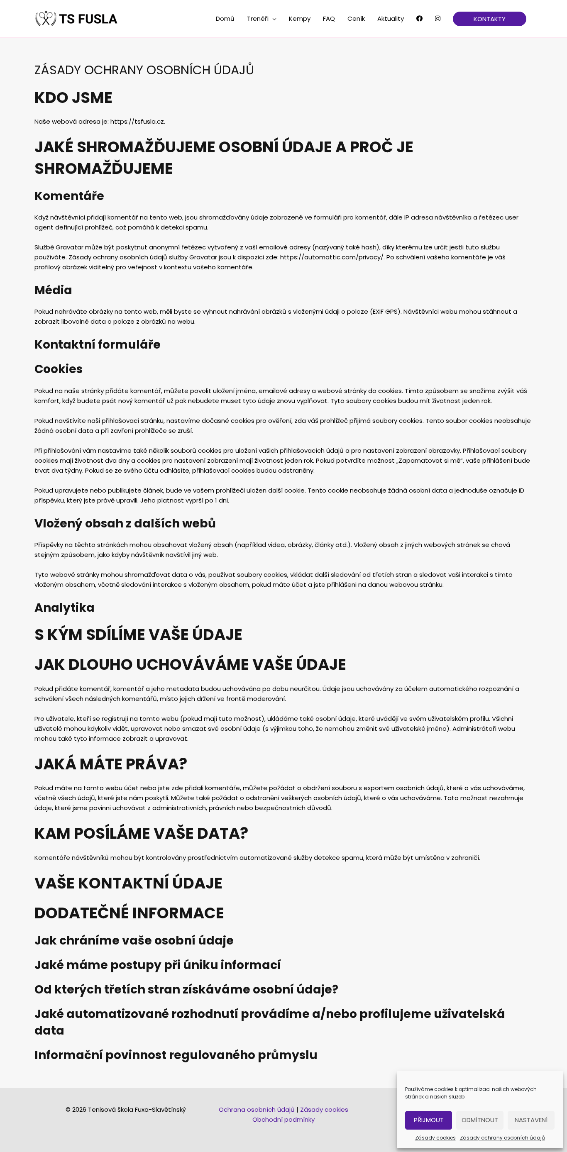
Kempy (299, 18)
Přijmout (429, 1119)
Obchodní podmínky (283, 1119)
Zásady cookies (435, 1137)
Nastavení (531, 1119)
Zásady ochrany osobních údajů (502, 1137)
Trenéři (258, 18)
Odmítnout (480, 1119)
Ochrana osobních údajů (257, 1109)
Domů (225, 18)
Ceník (356, 18)
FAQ (329, 18)
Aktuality (390, 18)
